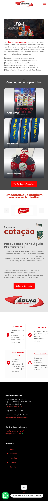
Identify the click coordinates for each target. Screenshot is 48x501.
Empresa (13, 453)
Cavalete (13, 112)
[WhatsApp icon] (24, 492)
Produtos (13, 458)
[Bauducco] (24, 211)
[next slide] (41, 210)
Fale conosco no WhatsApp (17, 417)
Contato (13, 467)
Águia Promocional (17, 42)
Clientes (13, 462)
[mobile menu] (45, 4)
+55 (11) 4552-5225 (13, 431)
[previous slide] (6, 210)
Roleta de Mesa (14, 173)
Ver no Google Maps (14, 406)
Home (12, 449)
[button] (5, 495)
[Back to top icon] (24, 487)
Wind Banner (12, 143)
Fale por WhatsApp (13, 433)
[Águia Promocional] (24, 4)
